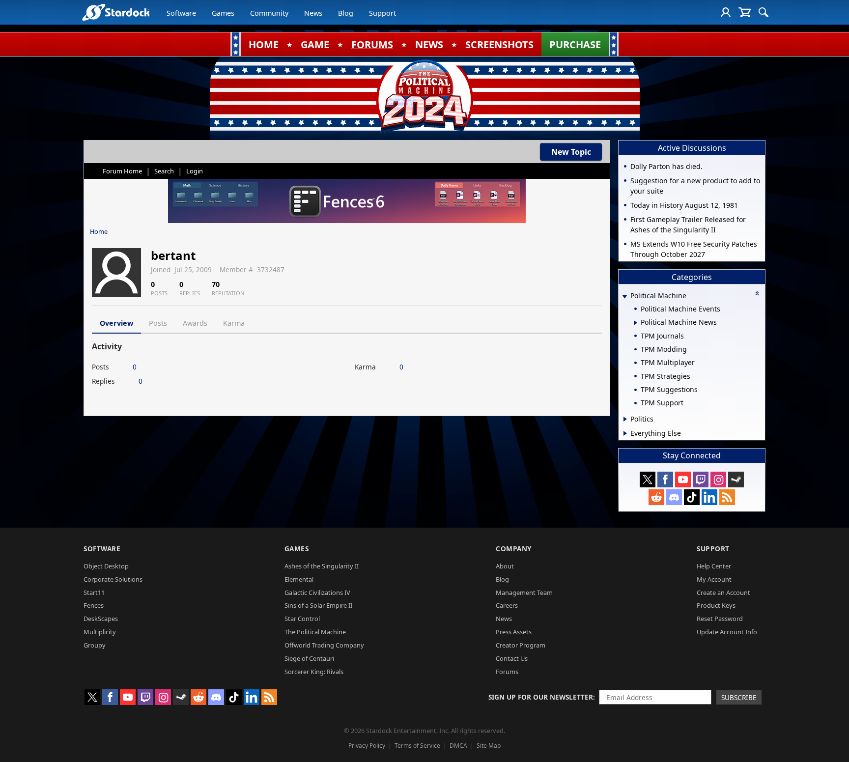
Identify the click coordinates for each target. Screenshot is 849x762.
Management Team (524, 592)
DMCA (458, 745)
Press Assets (514, 631)
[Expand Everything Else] (625, 433)
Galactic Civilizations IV (317, 592)
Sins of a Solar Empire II (318, 605)
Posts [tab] (158, 323)
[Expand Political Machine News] (635, 322)
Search (164, 171)
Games (223, 13)
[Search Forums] (763, 12)
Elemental (298, 579)
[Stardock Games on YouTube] (683, 479)
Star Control (302, 618)
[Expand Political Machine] (624, 296)
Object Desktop (106, 566)
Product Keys (716, 605)
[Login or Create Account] (726, 12)
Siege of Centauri (309, 658)
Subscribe (739, 697)
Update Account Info (727, 631)
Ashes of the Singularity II (321, 566)
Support (382, 13)
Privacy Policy (366, 745)
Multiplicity (100, 631)
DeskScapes (101, 618)
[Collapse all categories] (757, 293)
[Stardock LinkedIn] (709, 497)
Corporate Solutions (113, 579)
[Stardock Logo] (116, 12)
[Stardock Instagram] (718, 479)
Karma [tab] (234, 323)
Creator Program (520, 645)
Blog (345, 13)
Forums (507, 671)
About (505, 566)
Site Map (489, 745)
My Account (714, 579)
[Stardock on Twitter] (647, 479)
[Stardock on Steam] (736, 479)
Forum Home (122, 171)
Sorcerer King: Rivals (313, 671)
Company (514, 548)
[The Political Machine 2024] (424, 96)
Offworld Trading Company (324, 645)
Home (99, 231)
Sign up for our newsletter (540, 697)
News (313, 13)
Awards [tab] (195, 323)
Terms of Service (417, 745)
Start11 (94, 592)
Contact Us (512, 658)
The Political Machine (315, 631)
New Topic (571, 151)
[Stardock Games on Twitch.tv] (700, 479)
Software (181, 13)
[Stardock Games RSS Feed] (727, 497)
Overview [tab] (116, 323)
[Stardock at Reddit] (656, 497)
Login (194, 171)
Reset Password (720, 618)
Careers (507, 605)
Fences (94, 605)
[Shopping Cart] (744, 12)
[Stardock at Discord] (674, 497)
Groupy (95, 645)
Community (269, 13)
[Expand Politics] (625, 419)
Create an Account (723, 592)
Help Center (714, 566)
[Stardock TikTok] (692, 497)
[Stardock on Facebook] (665, 479)
